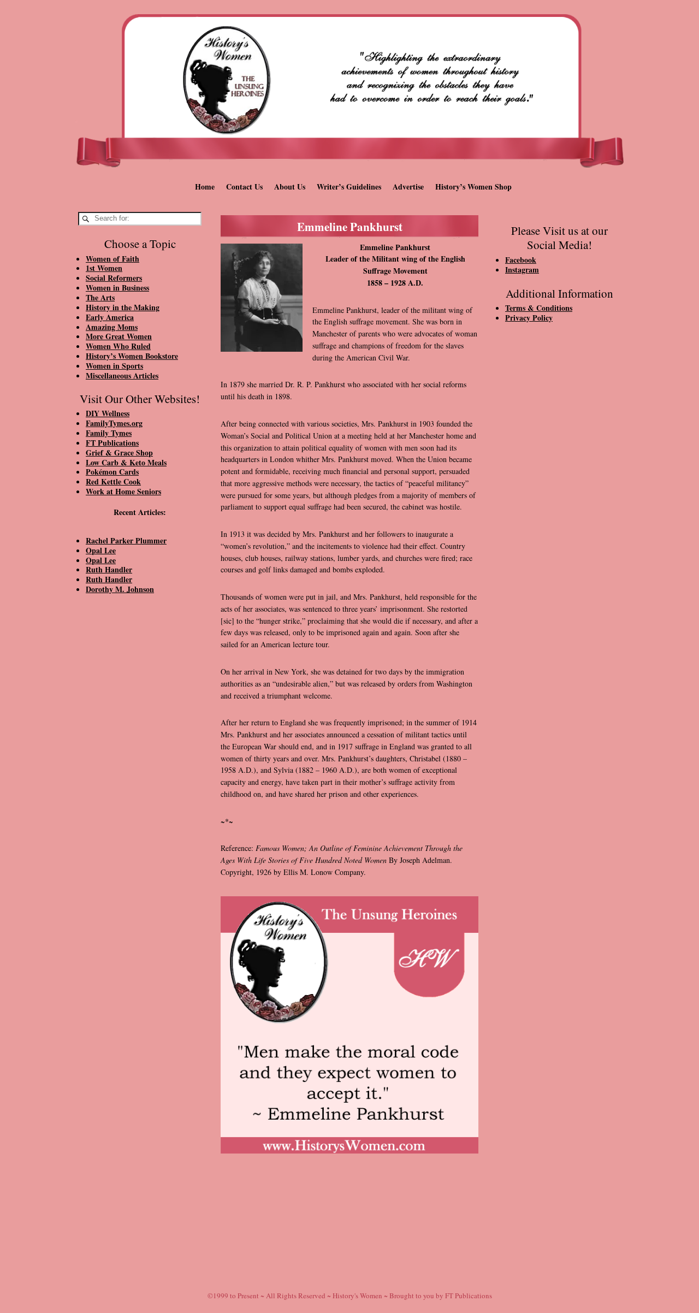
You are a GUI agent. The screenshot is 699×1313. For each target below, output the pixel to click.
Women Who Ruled (118, 346)
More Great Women (119, 336)
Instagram (522, 269)
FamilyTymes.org (114, 423)
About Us (289, 186)
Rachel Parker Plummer (126, 540)
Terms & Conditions (538, 308)
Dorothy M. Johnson (120, 589)
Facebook (520, 259)
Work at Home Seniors (123, 491)
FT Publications (112, 442)
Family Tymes (109, 433)
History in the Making (122, 307)
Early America (110, 317)
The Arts (100, 297)
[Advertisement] (140, 787)
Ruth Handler (109, 569)
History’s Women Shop (473, 186)
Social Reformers (114, 277)
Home (205, 186)
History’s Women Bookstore (132, 356)
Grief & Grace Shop (119, 452)
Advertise (408, 186)
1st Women (104, 268)
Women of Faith (112, 258)
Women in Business (117, 287)
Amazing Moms (112, 327)
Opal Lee (101, 550)
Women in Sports (114, 365)
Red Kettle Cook (113, 481)
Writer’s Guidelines (349, 186)
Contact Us (244, 186)
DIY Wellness (107, 413)
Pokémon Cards (112, 471)
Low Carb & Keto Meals (126, 462)
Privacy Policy (529, 317)
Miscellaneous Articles (122, 375)
